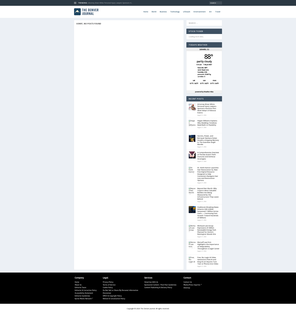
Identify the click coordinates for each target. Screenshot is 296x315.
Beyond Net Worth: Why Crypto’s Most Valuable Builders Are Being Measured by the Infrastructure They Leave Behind (208, 193)
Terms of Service (109, 285)
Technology (175, 12)
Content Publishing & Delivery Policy (158, 288)
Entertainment (200, 12)
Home (145, 12)
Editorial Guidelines (82, 296)
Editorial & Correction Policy (86, 290)
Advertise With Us (151, 282)
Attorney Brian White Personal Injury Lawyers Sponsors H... (110, 3)
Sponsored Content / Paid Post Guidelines (160, 285)
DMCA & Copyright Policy (112, 296)
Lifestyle (186, 12)
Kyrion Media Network (83, 299)
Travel (217, 12)
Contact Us (187, 282)
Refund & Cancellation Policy (114, 299)
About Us (78, 285)
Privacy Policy (108, 282)
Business (163, 12)
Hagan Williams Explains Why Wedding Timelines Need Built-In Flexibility (207, 123)
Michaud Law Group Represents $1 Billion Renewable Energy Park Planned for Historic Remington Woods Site (206, 230)
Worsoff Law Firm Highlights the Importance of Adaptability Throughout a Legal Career (208, 245)
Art (210, 12)
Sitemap (186, 288)
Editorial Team (80, 288)
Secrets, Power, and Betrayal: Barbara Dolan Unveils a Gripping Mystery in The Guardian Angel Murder (208, 140)
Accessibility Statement (84, 293)
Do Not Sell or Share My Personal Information (120, 290)
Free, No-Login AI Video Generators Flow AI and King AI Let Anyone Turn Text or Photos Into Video (207, 260)
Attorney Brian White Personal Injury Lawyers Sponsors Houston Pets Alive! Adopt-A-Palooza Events (206, 108)
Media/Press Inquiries (192, 285)
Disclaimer (107, 293)
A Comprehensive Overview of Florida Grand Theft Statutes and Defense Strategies (208, 155)
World (154, 12)
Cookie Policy (108, 288)
